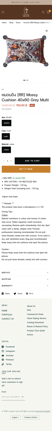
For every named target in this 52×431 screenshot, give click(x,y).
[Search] (43, 12)
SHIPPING (6, 279)
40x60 (6, 123)
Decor (18, 22)
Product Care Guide (36, 330)
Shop (11, 22)
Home (4, 22)
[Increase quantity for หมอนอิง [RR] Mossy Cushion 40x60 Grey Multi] (11, 161)
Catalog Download (35, 322)
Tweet (19, 293)
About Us (31, 306)
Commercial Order (35, 314)
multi (6, 136)
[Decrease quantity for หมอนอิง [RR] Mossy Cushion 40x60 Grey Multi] (4, 161)
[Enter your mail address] (22, 396)
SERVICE (6, 272)
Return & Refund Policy (37, 326)
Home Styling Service (36, 318)
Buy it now (26, 169)
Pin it (31, 293)
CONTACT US (8, 318)
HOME (4, 310)
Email (4, 392)
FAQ (29, 310)
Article (30, 334)
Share (7, 293)
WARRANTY (7, 286)
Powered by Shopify (42, 411)
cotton (6, 149)
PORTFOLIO (7, 314)
